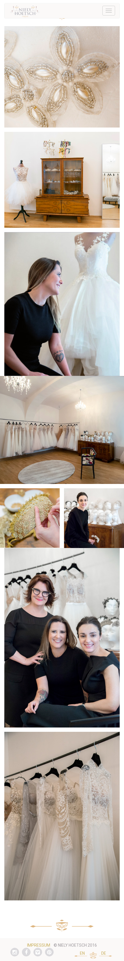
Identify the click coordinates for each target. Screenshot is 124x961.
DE (103, 953)
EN (82, 953)
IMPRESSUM (38, 945)
